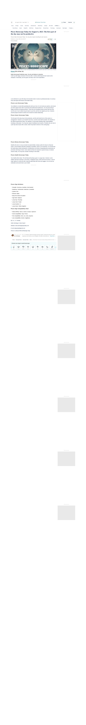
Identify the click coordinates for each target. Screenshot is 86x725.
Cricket (21, 25)
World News (40, 25)
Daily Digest (65, 28)
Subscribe (70, 22)
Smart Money (15, 28)
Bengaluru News (38, 28)
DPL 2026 (51, 25)
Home (12, 25)
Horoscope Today (25, 239)
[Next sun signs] (55, 247)
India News (27, 25)
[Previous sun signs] (11, 247)
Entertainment (33, 25)
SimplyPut (25, 28)
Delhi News (31, 28)
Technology (52, 28)
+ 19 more (56, 25)
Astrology (31, 239)
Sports (20, 28)
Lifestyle (45, 25)
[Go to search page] (14, 22)
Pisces (13, 71)
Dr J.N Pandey (14, 40)
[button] (12, 22)
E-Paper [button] (64, 22)
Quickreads (58, 28)
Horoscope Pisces (19, 239)
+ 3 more (70, 28)
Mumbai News (45, 28)
